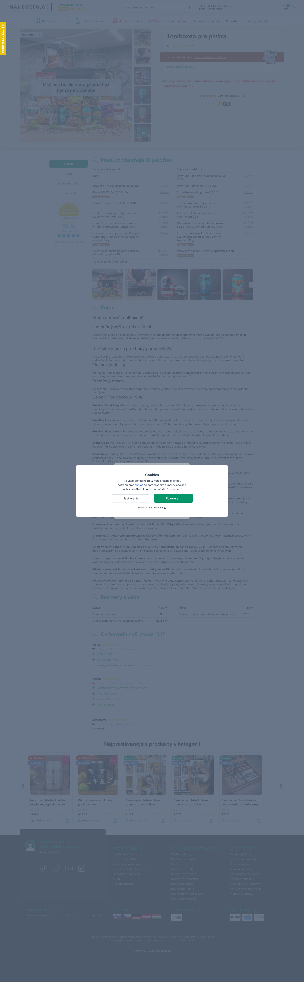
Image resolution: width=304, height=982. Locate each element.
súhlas (139, 485)
